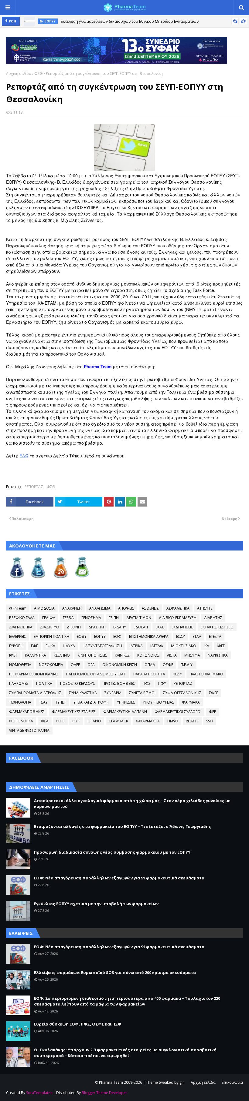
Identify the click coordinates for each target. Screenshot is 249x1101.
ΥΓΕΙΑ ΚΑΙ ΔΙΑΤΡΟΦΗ (91, 702)
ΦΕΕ (212, 711)
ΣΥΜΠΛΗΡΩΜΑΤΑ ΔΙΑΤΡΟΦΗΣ (35, 692)
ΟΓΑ (91, 664)
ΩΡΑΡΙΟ (94, 721)
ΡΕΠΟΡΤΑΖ (34, 486)
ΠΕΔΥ (177, 674)
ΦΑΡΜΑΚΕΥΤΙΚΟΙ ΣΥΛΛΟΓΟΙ (178, 711)
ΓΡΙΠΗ (114, 617)
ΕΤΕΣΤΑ (215, 636)
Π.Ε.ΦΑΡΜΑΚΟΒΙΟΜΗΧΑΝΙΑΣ (34, 674)
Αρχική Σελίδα (203, 1082)
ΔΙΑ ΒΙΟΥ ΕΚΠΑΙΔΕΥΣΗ (177, 617)
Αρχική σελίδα (18, 73)
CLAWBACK (118, 721)
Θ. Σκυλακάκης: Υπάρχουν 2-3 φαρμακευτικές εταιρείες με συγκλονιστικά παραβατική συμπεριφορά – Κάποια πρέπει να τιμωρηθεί (125, 1053)
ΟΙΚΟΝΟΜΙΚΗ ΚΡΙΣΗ (119, 664)
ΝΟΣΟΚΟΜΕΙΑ (51, 664)
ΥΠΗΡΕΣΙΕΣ (126, 702)
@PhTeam (17, 608)
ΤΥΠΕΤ (60, 702)
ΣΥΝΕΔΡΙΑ (112, 692)
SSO (209, 721)
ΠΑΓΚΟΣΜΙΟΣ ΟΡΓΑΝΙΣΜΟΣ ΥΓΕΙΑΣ (96, 674)
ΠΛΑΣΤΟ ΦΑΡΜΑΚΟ (206, 674)
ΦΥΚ (76, 721)
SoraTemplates (39, 1092)
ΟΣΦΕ (168, 664)
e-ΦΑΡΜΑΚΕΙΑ (148, 721)
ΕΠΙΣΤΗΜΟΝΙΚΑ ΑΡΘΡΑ (149, 636)
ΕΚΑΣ (159, 627)
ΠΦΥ (162, 683)
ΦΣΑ (45, 721)
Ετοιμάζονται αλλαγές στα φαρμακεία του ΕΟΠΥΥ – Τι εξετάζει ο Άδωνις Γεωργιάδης (122, 826)
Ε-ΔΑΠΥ (119, 627)
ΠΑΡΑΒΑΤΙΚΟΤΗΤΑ (149, 674)
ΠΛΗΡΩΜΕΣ (19, 683)
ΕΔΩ (24, 456)
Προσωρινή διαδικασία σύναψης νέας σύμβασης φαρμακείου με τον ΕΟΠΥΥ (112, 852)
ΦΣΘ (38, 73)
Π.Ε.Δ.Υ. (187, 664)
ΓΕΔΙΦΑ (48, 617)
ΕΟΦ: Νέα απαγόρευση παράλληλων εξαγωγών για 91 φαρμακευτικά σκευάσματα (119, 878)
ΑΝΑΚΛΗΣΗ (72, 608)
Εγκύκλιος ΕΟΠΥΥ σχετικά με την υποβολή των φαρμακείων (96, 903)
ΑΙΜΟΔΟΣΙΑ (44, 608)
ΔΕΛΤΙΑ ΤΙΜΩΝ (138, 617)
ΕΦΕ (34, 645)
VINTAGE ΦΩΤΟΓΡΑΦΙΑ (29, 730)
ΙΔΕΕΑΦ (156, 645)
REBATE (192, 721)
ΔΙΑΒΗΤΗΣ (213, 617)
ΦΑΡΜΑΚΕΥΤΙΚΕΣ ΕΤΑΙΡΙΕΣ (74, 711)
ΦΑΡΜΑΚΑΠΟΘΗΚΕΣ (26, 711)
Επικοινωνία (232, 1082)
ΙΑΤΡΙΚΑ (136, 645)
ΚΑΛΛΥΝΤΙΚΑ (35, 655)
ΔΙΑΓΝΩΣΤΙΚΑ (20, 627)
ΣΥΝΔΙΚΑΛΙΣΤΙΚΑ (83, 692)
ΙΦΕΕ (221, 645)
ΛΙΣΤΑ (172, 655)
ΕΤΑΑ (197, 636)
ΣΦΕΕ (213, 692)
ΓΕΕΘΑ (68, 617)
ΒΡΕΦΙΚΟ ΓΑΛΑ (22, 617)
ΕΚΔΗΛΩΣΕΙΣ (182, 627)
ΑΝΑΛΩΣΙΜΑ (100, 608)
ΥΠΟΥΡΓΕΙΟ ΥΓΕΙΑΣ (158, 702)
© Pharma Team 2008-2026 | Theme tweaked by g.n (140, 1082)
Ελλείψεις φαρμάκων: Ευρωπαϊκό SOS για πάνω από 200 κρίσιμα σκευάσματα (115, 972)
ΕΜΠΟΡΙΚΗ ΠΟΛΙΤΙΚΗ (51, 636)
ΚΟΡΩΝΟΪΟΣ (148, 655)
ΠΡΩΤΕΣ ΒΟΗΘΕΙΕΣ (119, 683)
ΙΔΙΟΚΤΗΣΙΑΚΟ (183, 645)
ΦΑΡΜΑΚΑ (191, 702)
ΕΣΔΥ (180, 636)
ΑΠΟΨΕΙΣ (126, 608)
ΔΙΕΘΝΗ (74, 627)
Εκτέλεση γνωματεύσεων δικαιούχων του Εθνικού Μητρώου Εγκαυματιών (130, 21)
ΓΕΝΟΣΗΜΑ (91, 617)
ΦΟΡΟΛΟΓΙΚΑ (21, 721)
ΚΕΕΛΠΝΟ (62, 655)
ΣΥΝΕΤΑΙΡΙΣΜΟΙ (142, 692)
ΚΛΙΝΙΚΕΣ (122, 655)
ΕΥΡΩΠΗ (16, 645)
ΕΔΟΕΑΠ (141, 627)
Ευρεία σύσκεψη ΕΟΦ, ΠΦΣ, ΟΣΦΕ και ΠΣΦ (77, 1024)
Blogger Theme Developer (104, 1092)
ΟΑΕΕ (75, 664)
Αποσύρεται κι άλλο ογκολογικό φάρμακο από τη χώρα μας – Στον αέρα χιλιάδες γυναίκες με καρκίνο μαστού (132, 803)
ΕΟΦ (117, 636)
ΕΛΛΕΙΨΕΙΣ (17, 636)
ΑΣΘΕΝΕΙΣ (150, 608)
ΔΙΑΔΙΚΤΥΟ (49, 627)
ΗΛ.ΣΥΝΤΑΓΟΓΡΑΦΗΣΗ (102, 645)
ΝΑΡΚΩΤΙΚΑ (218, 655)
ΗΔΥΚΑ (69, 645)
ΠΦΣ (147, 683)
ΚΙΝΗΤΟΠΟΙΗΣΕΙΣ (92, 655)
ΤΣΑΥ (43, 702)
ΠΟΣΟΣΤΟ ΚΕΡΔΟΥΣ (77, 683)
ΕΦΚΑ (50, 645)
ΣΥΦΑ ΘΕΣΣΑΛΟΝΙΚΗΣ (182, 692)
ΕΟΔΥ (82, 636)
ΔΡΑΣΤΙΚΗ (97, 627)
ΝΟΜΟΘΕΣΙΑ (20, 664)
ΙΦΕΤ (13, 655)
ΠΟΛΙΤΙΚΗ (44, 683)
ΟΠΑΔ (150, 664)
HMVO (172, 721)
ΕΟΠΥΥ (100, 636)
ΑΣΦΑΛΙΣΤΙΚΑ (177, 608)
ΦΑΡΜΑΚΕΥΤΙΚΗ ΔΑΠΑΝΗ (125, 711)
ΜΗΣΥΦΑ (192, 655)
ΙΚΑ (206, 645)
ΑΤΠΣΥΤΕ (204, 608)
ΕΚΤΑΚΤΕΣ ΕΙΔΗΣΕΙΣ (217, 627)
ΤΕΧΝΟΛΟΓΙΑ (20, 702)
